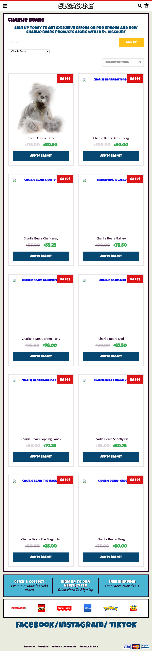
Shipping (29, 647)
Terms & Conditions (64, 647)
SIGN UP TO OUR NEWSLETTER (75, 584)
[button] (5, 6)
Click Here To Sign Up (75, 589)
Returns (43, 647)
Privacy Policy (89, 647)
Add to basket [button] (41, 156)
